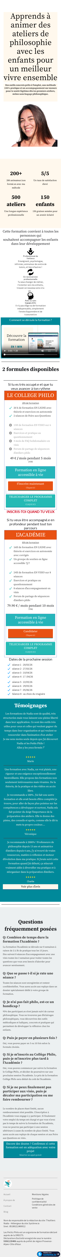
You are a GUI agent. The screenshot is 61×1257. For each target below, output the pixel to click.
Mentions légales (40, 1194)
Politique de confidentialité (39, 1200)
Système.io (34, 1223)
